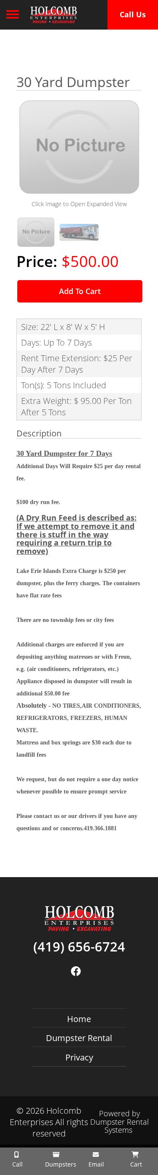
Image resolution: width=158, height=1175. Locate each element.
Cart (135, 1164)
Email (95, 1164)
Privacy (79, 1057)
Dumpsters (59, 1164)
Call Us (133, 14)
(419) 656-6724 (79, 947)
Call (17, 1164)
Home (79, 1019)
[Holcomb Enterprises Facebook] (76, 971)
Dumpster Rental (79, 1038)
